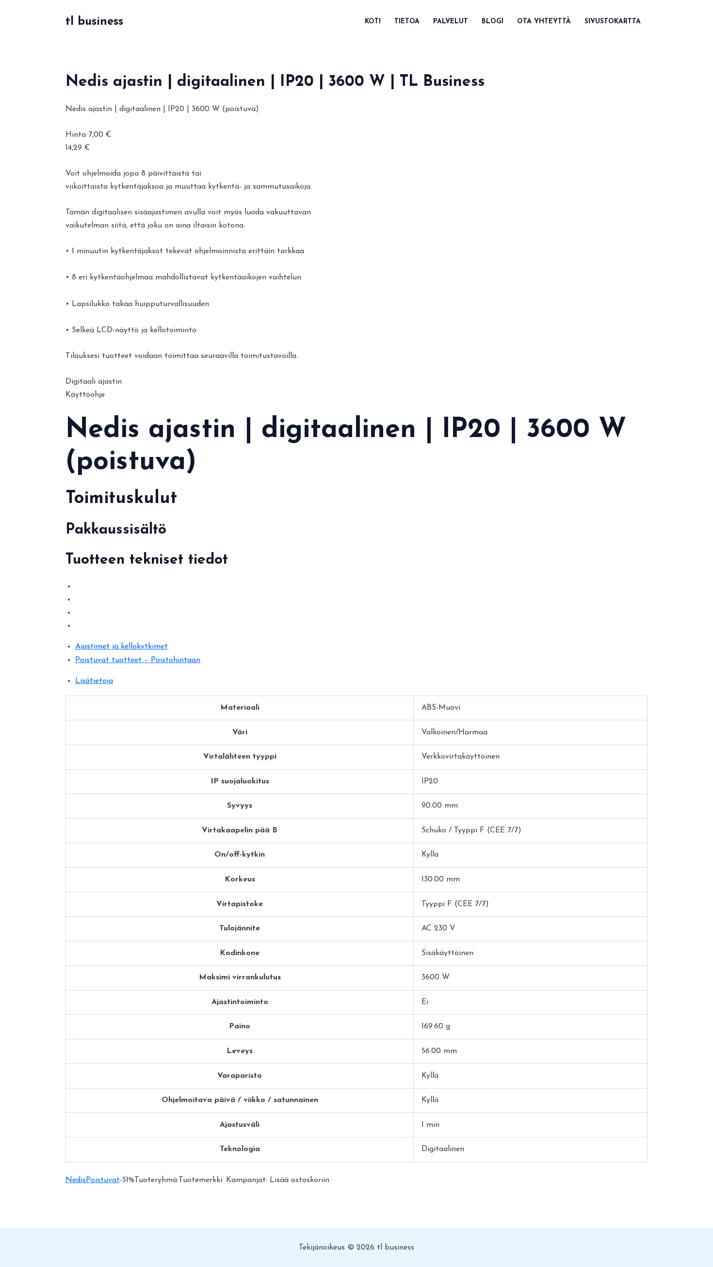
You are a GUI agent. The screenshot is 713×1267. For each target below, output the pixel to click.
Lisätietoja (94, 681)
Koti (373, 21)
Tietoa (407, 21)
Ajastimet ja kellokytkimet (121, 646)
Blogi (492, 21)
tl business (94, 22)
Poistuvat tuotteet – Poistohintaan (137, 660)
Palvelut (450, 21)
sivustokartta (612, 21)
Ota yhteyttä (544, 21)
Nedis (75, 1180)
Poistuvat (103, 1180)
